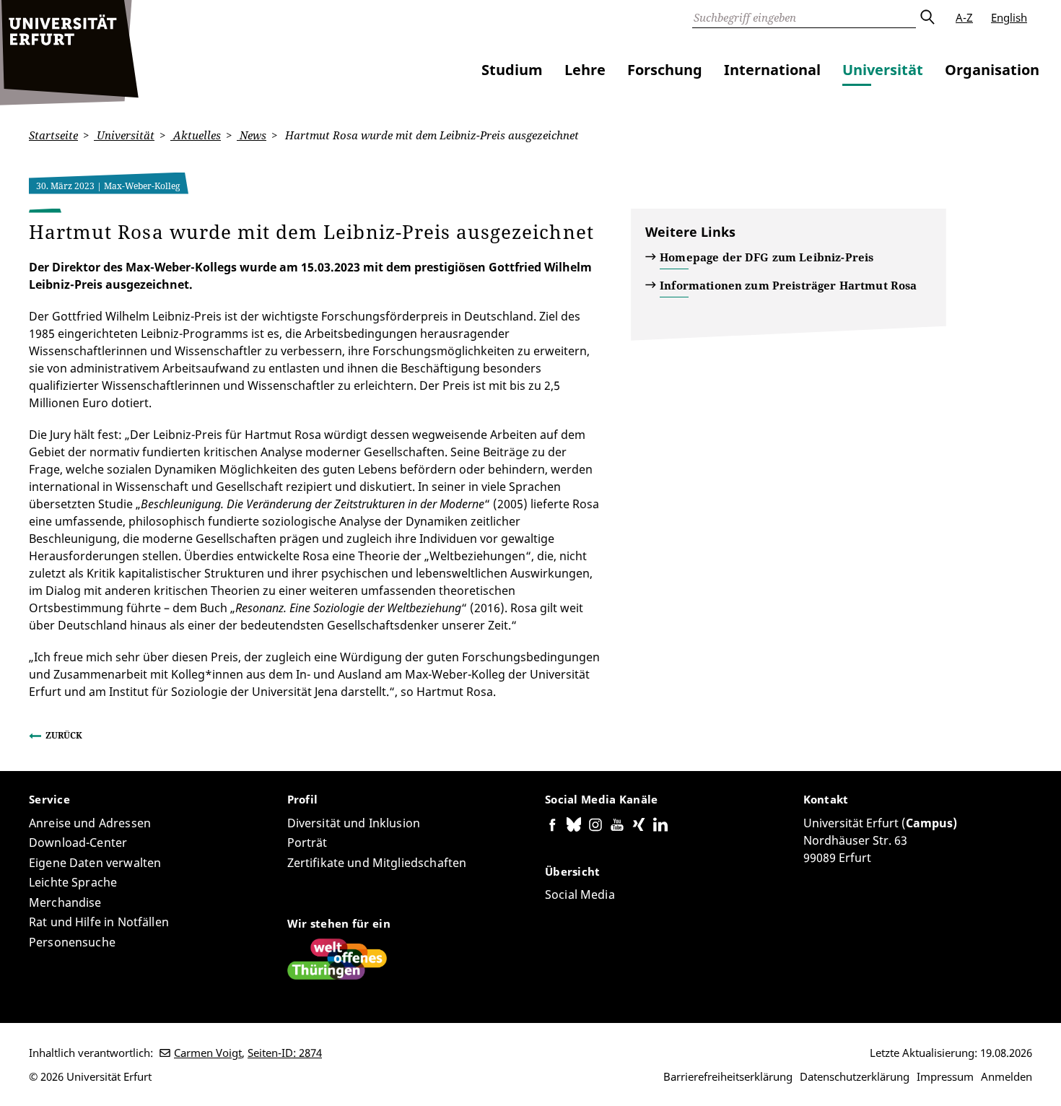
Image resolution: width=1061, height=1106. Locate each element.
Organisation (992, 69)
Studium (512, 69)
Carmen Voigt (208, 1052)
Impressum (945, 1076)
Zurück (63, 735)
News (251, 135)
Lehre (585, 69)
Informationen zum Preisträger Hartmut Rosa (788, 285)
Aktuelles (195, 135)
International (772, 69)
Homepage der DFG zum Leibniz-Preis (766, 257)
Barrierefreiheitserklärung (728, 1076)
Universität (882, 69)
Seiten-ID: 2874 (285, 1052)
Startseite (53, 135)
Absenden (927, 17)
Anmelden (1006, 1076)
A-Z (964, 17)
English (1009, 17)
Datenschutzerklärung (854, 1076)
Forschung (664, 69)
